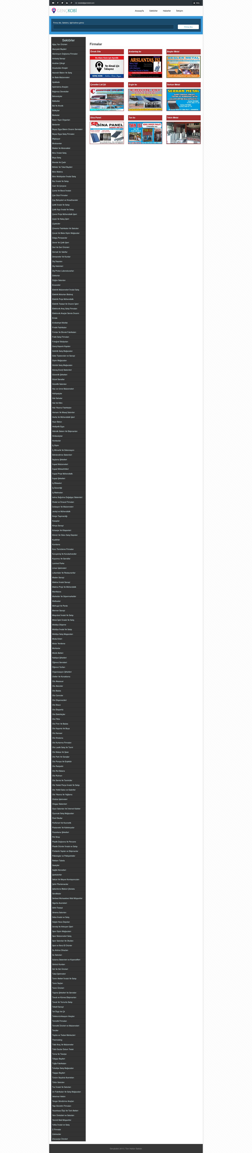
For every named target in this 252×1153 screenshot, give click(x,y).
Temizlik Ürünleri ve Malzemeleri (65, 1025)
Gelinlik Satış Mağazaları (62, 351)
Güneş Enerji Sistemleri (62, 370)
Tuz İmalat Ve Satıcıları (61, 1087)
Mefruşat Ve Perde (60, 605)
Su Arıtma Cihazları (60, 950)
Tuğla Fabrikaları (59, 1063)
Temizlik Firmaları (59, 1021)
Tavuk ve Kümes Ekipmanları (64, 997)
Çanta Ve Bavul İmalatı (61, 190)
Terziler (55, 1030)
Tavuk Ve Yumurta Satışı (62, 1002)
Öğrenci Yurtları (58, 667)
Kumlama (56, 544)
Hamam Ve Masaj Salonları (63, 412)
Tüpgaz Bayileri (58, 1072)
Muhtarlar (56, 648)
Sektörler (153, 11)
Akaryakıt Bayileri (59, 49)
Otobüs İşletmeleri (59, 799)
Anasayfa (139, 11)
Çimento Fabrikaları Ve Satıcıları (65, 228)
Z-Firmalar (56, 1129)
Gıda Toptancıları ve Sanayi (63, 355)
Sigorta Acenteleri (59, 903)
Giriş (197, 3)
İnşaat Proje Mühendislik (62, 473)
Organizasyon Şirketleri (62, 671)
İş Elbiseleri (57, 483)
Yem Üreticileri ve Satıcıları (63, 1115)
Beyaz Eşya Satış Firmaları (63, 134)
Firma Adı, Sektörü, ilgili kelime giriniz (68, 22)
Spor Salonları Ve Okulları (62, 940)
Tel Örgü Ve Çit (58, 1011)
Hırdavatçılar (57, 436)
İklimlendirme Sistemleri (62, 454)
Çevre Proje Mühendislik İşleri (64, 214)
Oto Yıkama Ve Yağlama (62, 794)
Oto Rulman (57, 775)
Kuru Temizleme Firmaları (63, 549)
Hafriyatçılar (57, 393)
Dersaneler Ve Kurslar (61, 256)
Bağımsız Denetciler (60, 91)
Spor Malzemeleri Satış (61, 936)
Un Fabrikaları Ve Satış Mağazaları (66, 1091)
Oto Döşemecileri (59, 700)
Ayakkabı (56, 82)
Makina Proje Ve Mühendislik (64, 587)
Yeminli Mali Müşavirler (61, 1120)
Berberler (56, 124)
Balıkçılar (56, 110)
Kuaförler (56, 539)
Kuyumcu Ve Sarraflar (61, 558)
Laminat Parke (58, 563)
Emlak (54, 318)
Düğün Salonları (58, 280)
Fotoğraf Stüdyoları (60, 341)
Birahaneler (57, 143)
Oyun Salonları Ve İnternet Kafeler (66, 808)
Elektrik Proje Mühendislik (63, 299)
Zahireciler (56, 1134)
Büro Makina (57, 171)
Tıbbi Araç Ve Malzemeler (63, 1044)
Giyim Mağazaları (59, 360)
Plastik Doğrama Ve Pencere (64, 841)
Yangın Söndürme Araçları (63, 1101)
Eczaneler (56, 285)
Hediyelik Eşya (58, 426)
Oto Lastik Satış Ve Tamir (62, 747)
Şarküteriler (57, 874)
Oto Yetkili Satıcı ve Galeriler (64, 789)
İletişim (179, 11)
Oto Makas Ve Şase (60, 752)
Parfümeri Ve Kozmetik (61, 822)
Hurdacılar (56, 440)
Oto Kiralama (57, 738)
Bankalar (56, 115)
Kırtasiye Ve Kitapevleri (61, 530)
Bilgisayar (56, 138)
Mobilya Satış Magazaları (62, 634)
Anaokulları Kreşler (60, 68)
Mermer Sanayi (58, 610)
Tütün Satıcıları (58, 1082)
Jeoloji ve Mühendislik (61, 511)
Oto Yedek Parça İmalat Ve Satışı (66, 785)
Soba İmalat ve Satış (60, 917)
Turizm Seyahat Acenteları (63, 1077)
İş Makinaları (57, 492)
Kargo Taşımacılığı (59, 516)
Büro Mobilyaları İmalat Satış (64, 176)
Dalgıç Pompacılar (59, 237)
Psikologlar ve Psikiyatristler (63, 855)
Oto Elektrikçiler (58, 714)
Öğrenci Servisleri (59, 662)
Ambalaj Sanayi (58, 58)
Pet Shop (56, 837)
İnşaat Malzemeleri (60, 464)
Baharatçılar (57, 96)
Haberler (167, 11)
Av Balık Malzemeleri (60, 77)
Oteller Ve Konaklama (61, 676)
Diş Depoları (57, 261)
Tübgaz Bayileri (58, 1058)
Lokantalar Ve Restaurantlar (63, 572)
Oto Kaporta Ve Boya (61, 728)
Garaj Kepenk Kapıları (61, 346)
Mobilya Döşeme (59, 624)
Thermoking (57, 1039)
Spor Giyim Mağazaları (61, 931)
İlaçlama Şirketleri (59, 459)
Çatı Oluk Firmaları (60, 195)
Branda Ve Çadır (59, 162)
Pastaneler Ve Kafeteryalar (63, 827)
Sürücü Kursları (58, 964)
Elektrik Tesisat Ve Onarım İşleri (65, 303)
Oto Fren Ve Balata (60, 723)
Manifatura (56, 591)
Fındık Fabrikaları (59, 327)
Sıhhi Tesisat (57, 907)
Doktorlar (56, 275)
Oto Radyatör (57, 766)
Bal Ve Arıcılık (57, 105)
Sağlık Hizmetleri (59, 870)
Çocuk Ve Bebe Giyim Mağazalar (66, 233)
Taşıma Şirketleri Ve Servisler (64, 992)
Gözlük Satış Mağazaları (62, 365)
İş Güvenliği (57, 487)
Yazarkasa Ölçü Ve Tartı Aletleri (65, 1110)
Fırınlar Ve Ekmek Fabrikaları (64, 332)
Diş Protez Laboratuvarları (63, 270)
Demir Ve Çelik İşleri (60, 242)
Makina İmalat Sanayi (61, 582)
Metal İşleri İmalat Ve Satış (63, 620)
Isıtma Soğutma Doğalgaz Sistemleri (67, 497)
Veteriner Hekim (58, 1096)
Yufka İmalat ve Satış (61, 1124)
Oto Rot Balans (58, 771)
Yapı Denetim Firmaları (61, 1106)
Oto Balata (56, 690)
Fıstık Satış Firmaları (60, 336)
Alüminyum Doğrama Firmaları (65, 53)
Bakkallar (56, 101)
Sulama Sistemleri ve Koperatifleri (66, 959)
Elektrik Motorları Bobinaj (62, 294)
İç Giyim (55, 445)
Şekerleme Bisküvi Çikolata (63, 888)
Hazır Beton (57, 421)
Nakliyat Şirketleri (59, 657)
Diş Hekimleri (57, 266)
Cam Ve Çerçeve (59, 186)
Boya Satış (56, 157)
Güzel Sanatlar (58, 379)
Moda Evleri (57, 638)
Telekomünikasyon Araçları (63, 1016)
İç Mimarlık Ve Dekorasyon (63, 450)
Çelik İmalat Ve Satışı (61, 204)
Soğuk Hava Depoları (61, 922)
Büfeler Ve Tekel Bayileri (62, 167)
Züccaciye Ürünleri (60, 1139)
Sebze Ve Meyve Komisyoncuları (65, 879)
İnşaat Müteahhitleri (60, 469)
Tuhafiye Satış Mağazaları (63, 1068)
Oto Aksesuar (58, 681)
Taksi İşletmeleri (59, 973)
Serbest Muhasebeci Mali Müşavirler (67, 898)
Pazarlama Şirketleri (60, 832)
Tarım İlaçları (57, 983)
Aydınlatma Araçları (60, 86)
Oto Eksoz (56, 704)
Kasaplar (56, 520)
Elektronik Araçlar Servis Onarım (65, 313)
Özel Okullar (57, 818)
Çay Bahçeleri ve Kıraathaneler (65, 200)
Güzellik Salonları (59, 384)
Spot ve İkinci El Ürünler (62, 945)
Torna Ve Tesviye (59, 1054)
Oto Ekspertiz (57, 709)
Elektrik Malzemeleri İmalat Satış (65, 289)
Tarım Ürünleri (58, 988)
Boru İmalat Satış (59, 152)
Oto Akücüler (57, 686)
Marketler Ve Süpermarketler (64, 596)
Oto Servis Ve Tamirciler (62, 780)
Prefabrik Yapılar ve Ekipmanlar (65, 851)
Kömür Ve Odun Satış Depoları (65, 535)
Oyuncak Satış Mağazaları (63, 813)
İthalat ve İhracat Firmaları (63, 502)
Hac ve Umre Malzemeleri (63, 388)
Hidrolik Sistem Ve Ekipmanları (64, 431)
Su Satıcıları (57, 955)
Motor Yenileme (58, 643)
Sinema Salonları (59, 912)
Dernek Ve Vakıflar (59, 252)
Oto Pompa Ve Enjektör (62, 761)
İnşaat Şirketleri (58, 478)
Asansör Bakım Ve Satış (62, 72)
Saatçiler (55, 865)
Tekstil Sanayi (58, 1006)
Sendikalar (56, 893)
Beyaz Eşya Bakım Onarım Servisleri (67, 129)
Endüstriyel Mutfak (60, 322)
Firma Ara (188, 27)
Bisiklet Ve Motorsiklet (61, 148)
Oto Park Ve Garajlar (60, 756)
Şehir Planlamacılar (60, 884)
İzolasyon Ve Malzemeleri (62, 506)
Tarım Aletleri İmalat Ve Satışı (64, 978)
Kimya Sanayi (58, 525)
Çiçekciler (56, 223)
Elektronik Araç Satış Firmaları (64, 308)
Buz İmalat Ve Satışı (60, 181)
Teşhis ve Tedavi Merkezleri (63, 1035)
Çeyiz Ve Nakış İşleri (60, 219)
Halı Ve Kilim (57, 403)
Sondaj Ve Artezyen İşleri (62, 926)
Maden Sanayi (58, 577)
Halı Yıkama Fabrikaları (61, 407)
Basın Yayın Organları (61, 119)
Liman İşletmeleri (59, 568)
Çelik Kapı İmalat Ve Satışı (63, 209)
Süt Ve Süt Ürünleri (60, 969)
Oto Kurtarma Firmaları (61, 742)
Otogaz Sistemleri (59, 804)
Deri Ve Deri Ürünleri (60, 247)
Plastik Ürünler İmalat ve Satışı (64, 846)
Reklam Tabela (58, 860)
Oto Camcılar (57, 695)
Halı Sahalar (57, 398)
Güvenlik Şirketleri (59, 374)
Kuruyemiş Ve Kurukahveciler (64, 554)
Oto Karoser (57, 733)
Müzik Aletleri (57, 653)
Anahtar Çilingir (58, 63)
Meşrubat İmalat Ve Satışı (62, 615)
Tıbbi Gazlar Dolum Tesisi (63, 1049)
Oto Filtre (56, 719)
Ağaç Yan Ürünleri (59, 44)
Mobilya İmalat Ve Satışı (62, 629)
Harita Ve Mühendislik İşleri (63, 417)
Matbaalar (56, 601)
